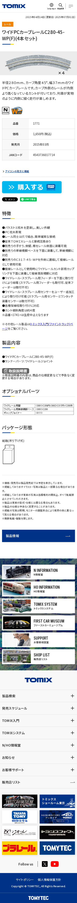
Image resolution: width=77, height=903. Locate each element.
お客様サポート (13, 769)
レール (7, 24)
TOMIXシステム (13, 732)
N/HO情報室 (11, 745)
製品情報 (12, 535)
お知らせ (8, 757)
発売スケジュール (14, 708)
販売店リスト (11, 782)
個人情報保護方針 (49, 880)
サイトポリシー (25, 880)
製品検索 (8, 695)
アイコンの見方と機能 (17, 171)
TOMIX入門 (10, 720)
